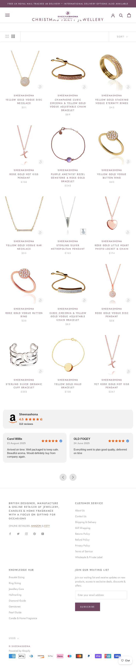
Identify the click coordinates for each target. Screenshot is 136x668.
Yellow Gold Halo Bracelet (67, 386)
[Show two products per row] (7, 36)
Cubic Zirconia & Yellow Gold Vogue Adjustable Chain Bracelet (68, 316)
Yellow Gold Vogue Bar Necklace (24, 247)
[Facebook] (10, 533)
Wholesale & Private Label (88, 557)
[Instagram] (26, 533)
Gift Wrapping (82, 528)
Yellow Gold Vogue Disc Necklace (24, 101)
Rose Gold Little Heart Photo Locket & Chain (112, 247)
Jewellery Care (16, 589)
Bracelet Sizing (16, 577)
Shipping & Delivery (85, 522)
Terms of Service (84, 551)
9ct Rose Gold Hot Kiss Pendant (112, 386)
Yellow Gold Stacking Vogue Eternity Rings (112, 101)
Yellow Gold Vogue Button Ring (112, 176)
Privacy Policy (82, 545)
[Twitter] (18, 533)
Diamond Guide (17, 600)
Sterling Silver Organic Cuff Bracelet (24, 386)
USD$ (12, 638)
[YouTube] (42, 533)
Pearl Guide (15, 612)
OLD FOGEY (82, 438)
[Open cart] (129, 15)
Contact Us (80, 516)
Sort (121, 36)
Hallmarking (15, 595)
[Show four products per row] (13, 36)
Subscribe (87, 606)
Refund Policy (82, 539)
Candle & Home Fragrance (23, 618)
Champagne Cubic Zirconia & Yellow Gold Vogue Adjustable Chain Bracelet (68, 105)
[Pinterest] (34, 533)
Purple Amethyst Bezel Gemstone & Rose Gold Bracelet (68, 178)
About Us (80, 510)
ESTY (47, 526)
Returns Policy (82, 534)
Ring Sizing (15, 583)
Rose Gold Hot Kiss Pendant (24, 176)
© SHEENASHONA (19, 646)
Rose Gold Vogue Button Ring (24, 314)
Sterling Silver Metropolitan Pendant (68, 247)
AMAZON (36, 526)
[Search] (121, 15)
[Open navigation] (7, 15)
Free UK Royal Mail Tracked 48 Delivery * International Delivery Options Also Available (68, 3)
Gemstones (15, 606)
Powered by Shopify (19, 651)
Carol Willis (14, 438)
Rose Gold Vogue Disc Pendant (112, 314)
